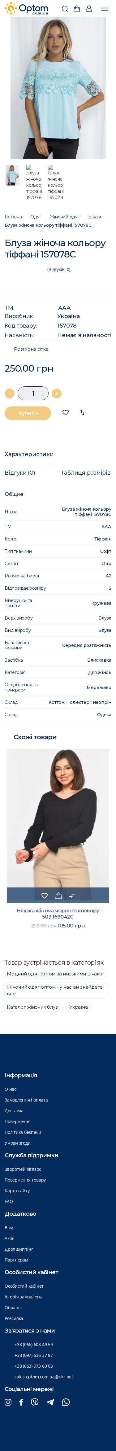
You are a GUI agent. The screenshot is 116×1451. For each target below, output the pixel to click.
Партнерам (16, 1260)
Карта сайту (17, 1191)
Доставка (14, 1111)
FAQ (9, 1201)
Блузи (94, 217)
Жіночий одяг (64, 217)
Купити (28, 413)
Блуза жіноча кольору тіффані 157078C (48, 225)
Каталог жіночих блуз (32, 1007)
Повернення (18, 1121)
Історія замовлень (23, 1297)
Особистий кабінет (24, 1286)
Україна (68, 316)
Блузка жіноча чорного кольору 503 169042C (58, 914)
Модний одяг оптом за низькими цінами (55, 974)
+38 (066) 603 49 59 (34, 1344)
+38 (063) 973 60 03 (34, 1366)
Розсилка (14, 1318)
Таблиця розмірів (85, 472)
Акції (10, 1238)
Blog (9, 1227)
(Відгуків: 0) (58, 269)
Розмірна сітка (31, 349)
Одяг (35, 217)
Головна (13, 217)
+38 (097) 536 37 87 (34, 1355)
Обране (13, 1307)
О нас (10, 1089)
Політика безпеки (23, 1132)
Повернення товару (25, 1180)
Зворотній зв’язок (23, 1169)
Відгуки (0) (20, 472)
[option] (58, 88)
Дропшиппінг (19, 1249)
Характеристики (29, 454)
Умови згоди (17, 1143)
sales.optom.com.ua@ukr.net (44, 1377)
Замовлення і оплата (26, 1100)
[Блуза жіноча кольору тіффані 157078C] (58, 88)
